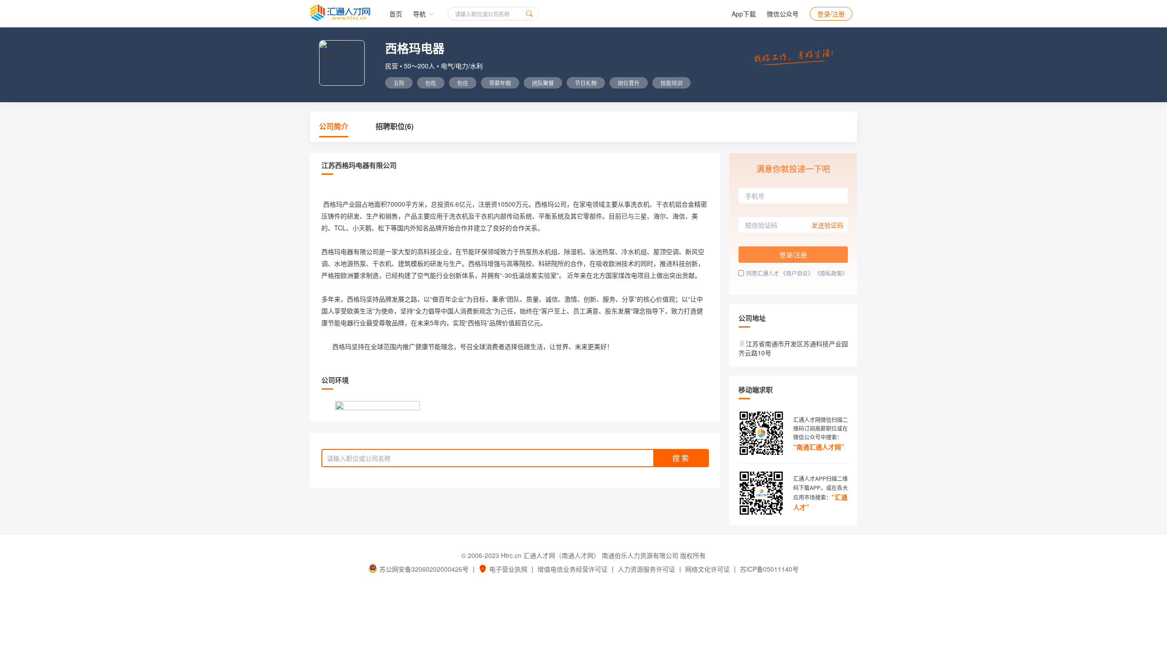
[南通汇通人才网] (340, 13)
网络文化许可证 (707, 569)
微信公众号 (783, 13)
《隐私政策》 (831, 273)
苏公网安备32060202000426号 (424, 569)
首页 (395, 13)
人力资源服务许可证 (646, 569)
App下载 (744, 13)
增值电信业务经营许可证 (572, 569)
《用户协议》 (796, 273)
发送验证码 (827, 224)
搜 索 (680, 458)
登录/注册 (831, 13)
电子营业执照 (508, 569)
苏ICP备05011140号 (769, 569)
